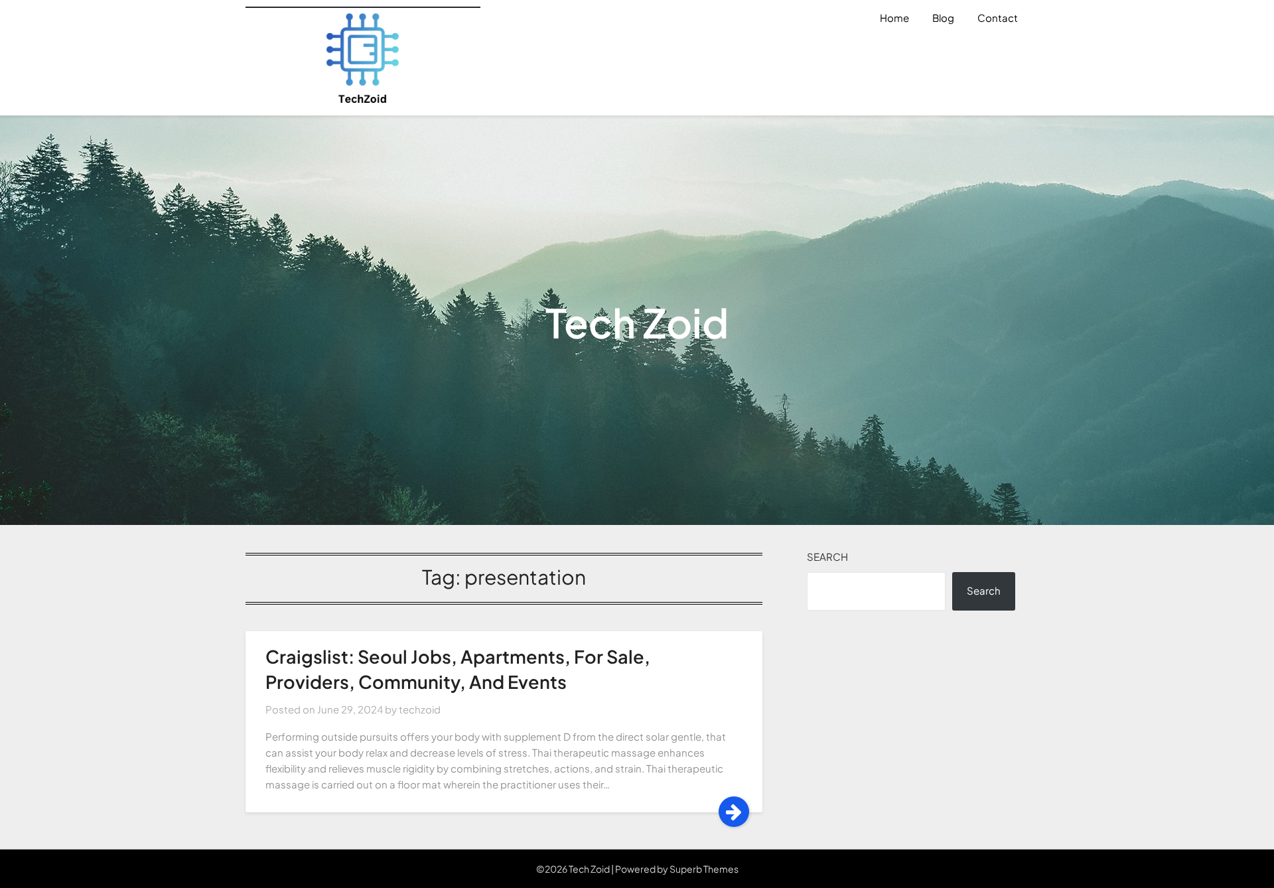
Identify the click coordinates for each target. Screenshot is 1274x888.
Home (894, 17)
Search (827, 556)
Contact (997, 17)
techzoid (420, 709)
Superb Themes (704, 869)
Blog (943, 17)
